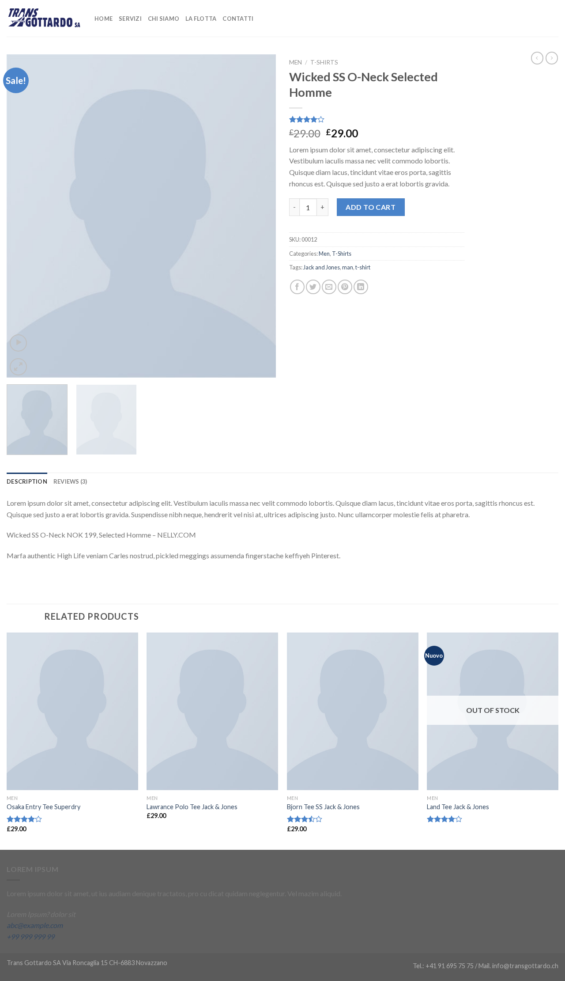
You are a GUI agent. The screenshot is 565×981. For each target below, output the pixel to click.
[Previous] (23, 216)
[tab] (27, 481)
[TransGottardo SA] (44, 18)
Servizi (130, 18)
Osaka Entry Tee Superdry (43, 807)
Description (27, 481)
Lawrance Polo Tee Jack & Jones (192, 807)
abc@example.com (35, 925)
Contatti (237, 18)
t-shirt (362, 267)
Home (103, 18)
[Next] (259, 216)
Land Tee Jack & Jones (458, 807)
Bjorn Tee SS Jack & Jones (323, 807)
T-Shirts (324, 62)
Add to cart (371, 207)
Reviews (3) (70, 481)
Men (295, 62)
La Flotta (200, 18)
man (347, 267)
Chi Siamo (163, 18)
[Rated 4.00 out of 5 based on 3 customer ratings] (376, 119)
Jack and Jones (321, 267)
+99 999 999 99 (30, 936)
